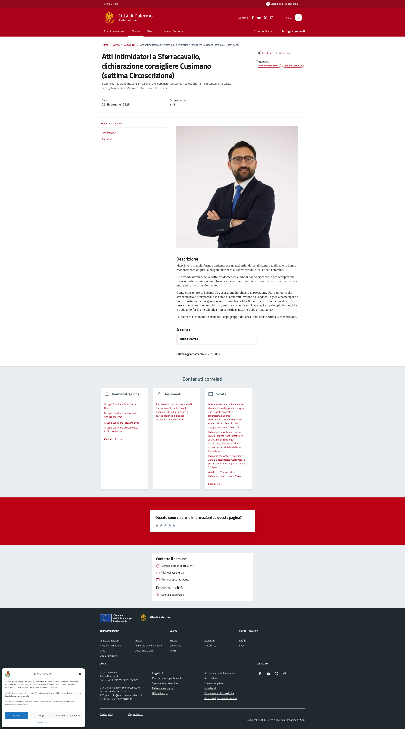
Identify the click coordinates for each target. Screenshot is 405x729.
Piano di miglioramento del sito (220, 698)
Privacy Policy (41, 722)
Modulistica (210, 645)
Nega (41, 715)
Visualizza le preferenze (68, 715)
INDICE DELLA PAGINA (111, 123)
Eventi (242, 645)
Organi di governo (109, 640)
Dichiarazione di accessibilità (219, 693)
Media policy (106, 714)
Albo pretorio (211, 678)
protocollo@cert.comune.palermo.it (123, 695)
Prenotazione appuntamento (167, 678)
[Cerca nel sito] (298, 17)
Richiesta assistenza (163, 688)
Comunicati (175, 645)
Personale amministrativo (148, 645)
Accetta (16, 715)
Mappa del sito (135, 714)
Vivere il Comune (173, 31)
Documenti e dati (264, 31)
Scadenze (209, 640)
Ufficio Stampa (189, 339)
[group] (124, 440)
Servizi (151, 31)
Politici (138, 640)
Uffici (102, 650)
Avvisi (173, 650)
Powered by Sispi (296, 720)
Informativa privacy (214, 683)
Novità (136, 31)
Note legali (210, 688)
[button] (80, 674)
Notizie (173, 640)
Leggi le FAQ (158, 673)
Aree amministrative (110, 645)
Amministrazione (114, 31)
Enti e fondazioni (109, 656)
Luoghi (242, 640)
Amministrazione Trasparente (219, 673)
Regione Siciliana (110, 3)
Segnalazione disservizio (165, 683)
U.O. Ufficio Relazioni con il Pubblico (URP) (121, 687)
